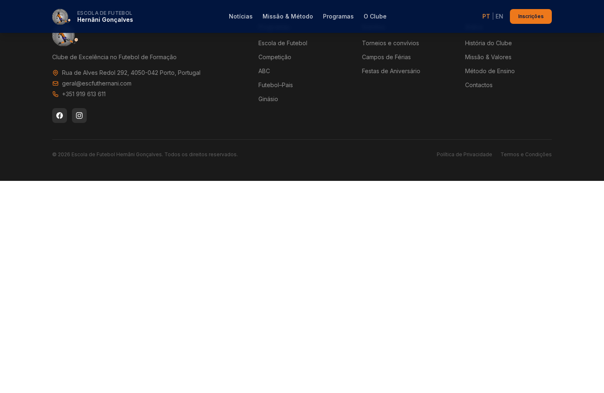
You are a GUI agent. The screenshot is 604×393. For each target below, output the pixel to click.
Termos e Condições (526, 154)
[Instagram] (79, 115)
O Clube (375, 16)
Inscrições (531, 16)
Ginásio (268, 98)
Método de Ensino (490, 70)
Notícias (241, 16)
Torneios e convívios (390, 42)
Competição (274, 56)
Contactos (479, 84)
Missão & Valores (488, 56)
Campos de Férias (386, 56)
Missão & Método (288, 16)
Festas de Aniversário (391, 70)
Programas (338, 16)
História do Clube (488, 42)
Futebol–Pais (275, 84)
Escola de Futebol (282, 42)
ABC (264, 70)
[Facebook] (59, 115)
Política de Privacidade (464, 154)
